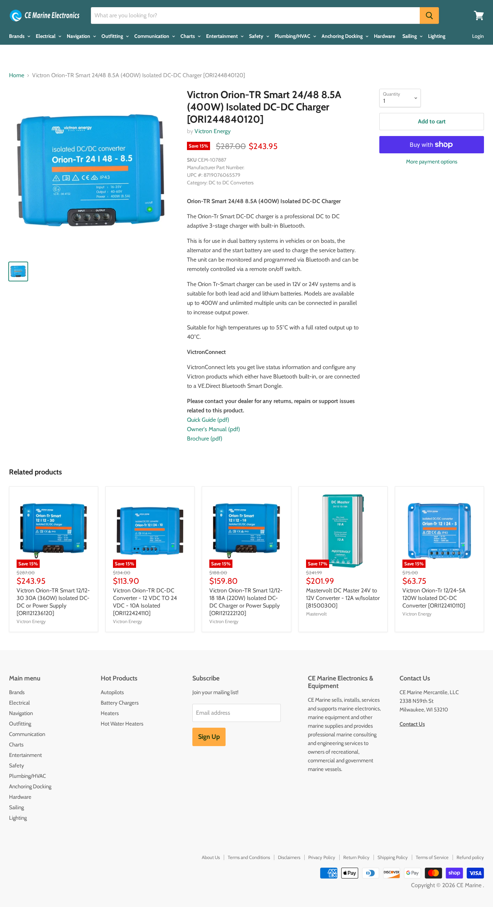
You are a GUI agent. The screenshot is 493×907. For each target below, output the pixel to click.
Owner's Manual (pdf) (213, 429)
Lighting (436, 36)
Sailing (410, 36)
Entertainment (222, 36)
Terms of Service (432, 857)
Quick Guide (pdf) (208, 419)
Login (478, 36)
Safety (257, 36)
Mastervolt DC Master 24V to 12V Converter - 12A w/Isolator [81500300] (343, 598)
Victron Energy (213, 131)
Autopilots (112, 692)
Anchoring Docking (343, 36)
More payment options (431, 162)
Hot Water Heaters (122, 723)
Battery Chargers (120, 703)
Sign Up (209, 737)
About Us (211, 857)
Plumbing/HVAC (293, 36)
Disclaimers (289, 857)
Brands (17, 36)
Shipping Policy (393, 857)
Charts (188, 36)
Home (16, 75)
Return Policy (356, 857)
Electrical (46, 36)
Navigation (79, 36)
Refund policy (470, 857)
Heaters (110, 713)
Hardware (384, 36)
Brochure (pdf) (204, 438)
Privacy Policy (321, 857)
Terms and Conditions (249, 857)
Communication (152, 36)
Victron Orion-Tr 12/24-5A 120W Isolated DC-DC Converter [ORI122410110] (434, 598)
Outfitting (112, 36)
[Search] (429, 15)
